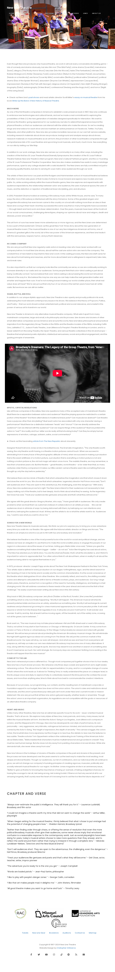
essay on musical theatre (85, 97)
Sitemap (92, 933)
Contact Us (80, 933)
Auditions (67, 933)
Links (85, 13)
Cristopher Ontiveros (66, 948)
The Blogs (62, 13)
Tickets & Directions (44, 13)
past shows (34, 97)
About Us (96, 13)
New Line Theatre (19, 8)
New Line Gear (38, 933)
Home (11, 13)
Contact (13, 20)
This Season (24, 13)
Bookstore (54, 933)
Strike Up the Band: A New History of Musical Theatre (35, 100)
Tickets (25, 933)
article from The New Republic (46, 441)
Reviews (75, 13)
